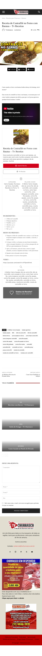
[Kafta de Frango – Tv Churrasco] (21, 418)
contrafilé (29, 344)
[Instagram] (15, 552)
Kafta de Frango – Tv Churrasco (21, 427)
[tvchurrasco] (3, 30)
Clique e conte (21, 294)
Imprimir (31, 69)
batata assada (6, 333)
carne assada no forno (18, 335)
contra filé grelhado (8, 344)
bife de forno (6, 335)
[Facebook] (10, 552)
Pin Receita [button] (22, 171)
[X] (26, 552)
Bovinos (24, 18)
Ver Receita (13, 69)
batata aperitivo (26, 330)
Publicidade (22, 637)
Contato (37, 639)
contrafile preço (29, 347)
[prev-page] (3, 455)
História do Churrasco (9, 639)
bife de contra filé (21, 333)
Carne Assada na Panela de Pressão (21, 449)
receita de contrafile (19, 350)
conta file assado (23, 338)
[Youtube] (32, 552)
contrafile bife (6, 347)
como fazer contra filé (32, 335)
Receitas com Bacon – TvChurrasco (21, 405)
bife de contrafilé (32, 333)
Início (3, 18)
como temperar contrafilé (10, 338)
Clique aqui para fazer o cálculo (13, 598)
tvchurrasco (9, 30)
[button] (3, 12)
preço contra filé (7, 350)
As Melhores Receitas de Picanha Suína (9, 375)
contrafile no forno (17, 347)
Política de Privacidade (11, 637)
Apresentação (31, 637)
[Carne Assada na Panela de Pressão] (21, 440)
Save (27, 37)
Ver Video (22, 69)
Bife (13, 333)
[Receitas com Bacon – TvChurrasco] (21, 397)
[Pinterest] (21, 552)
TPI (21, 402)
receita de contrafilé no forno (11, 353)
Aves (20, 424)
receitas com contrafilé (27, 353)
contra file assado (7, 341)
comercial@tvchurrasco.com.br (24, 546)
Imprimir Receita (22, 165)
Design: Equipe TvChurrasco (25, 639)
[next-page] (6, 455)
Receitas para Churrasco (13, 18)
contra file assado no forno (21, 341)
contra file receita (20, 344)
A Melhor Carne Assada (14, 330)
